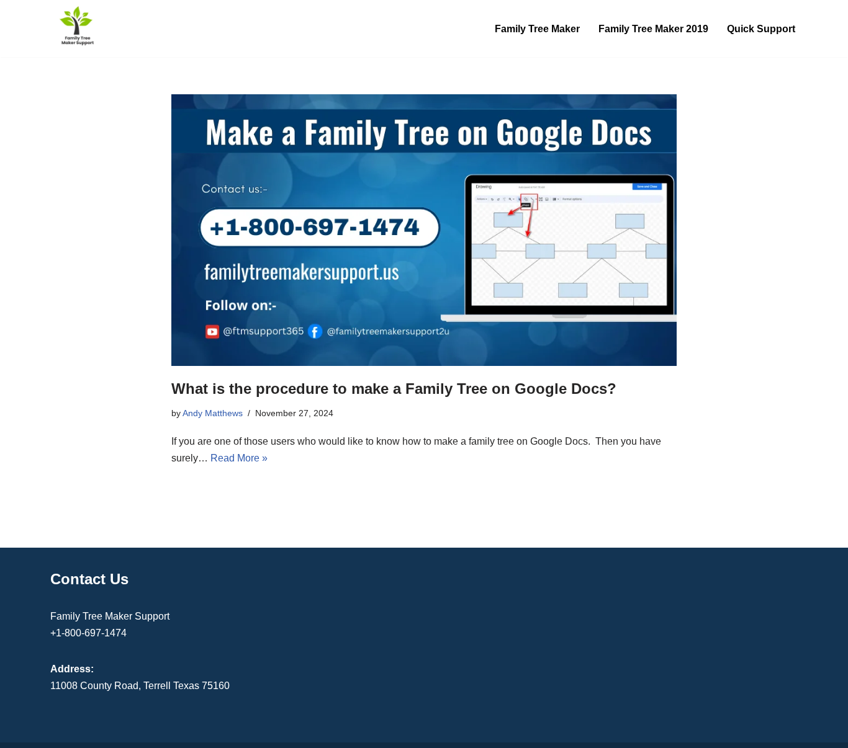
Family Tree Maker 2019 (653, 29)
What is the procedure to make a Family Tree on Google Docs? (393, 388)
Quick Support (761, 29)
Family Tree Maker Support (109, 616)
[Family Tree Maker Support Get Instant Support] (77, 25)
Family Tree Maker (537, 29)
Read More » (239, 458)
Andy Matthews (213, 413)
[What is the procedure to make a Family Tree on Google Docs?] (424, 230)
